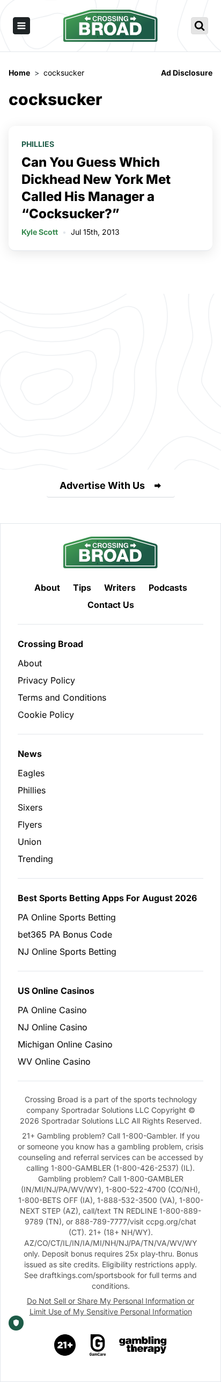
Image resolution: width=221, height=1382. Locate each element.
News (30, 753)
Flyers (30, 824)
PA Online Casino (52, 1010)
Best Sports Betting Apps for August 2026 (107, 898)
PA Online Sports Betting (67, 917)
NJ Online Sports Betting (67, 951)
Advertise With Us (102, 485)
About (47, 587)
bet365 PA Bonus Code (65, 934)
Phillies (37, 143)
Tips (82, 587)
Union (29, 841)
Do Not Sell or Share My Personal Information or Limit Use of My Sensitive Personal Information (110, 1306)
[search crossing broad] (199, 25)
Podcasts (168, 587)
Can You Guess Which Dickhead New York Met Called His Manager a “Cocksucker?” (96, 187)
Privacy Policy (46, 680)
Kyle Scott (39, 231)
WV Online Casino (54, 1061)
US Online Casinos (56, 990)
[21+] (65, 1345)
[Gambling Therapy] (143, 1345)
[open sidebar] (21, 25)
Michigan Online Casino (65, 1044)
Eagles (31, 773)
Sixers (30, 807)
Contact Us (110, 604)
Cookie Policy (46, 714)
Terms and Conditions (62, 697)
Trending (35, 858)
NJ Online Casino (52, 1027)
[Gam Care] (98, 1345)
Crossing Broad (50, 643)
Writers (120, 587)
